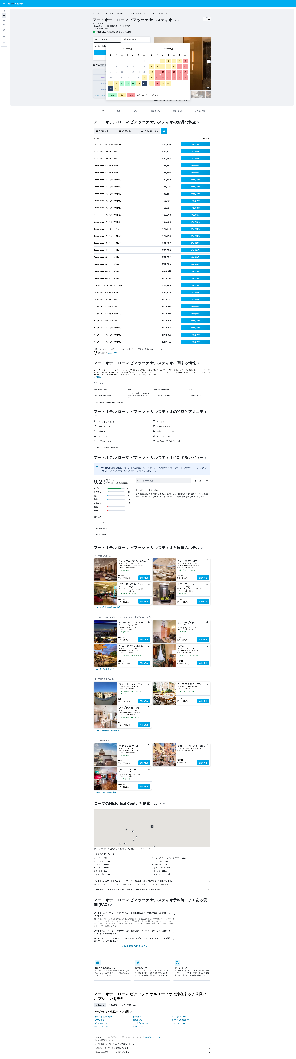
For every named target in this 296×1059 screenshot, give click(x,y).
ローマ (130, 13)
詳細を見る (144, 578)
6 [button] (133, 66)
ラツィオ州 (117, 13)
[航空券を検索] (4, 10)
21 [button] (139, 77)
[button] (3, 3)
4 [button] (122, 66)
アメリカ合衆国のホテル (181, 1020)
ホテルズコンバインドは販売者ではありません (114, 1044)
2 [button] (110, 66)
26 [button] (127, 83)
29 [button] (144, 83)
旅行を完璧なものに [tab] (129, 1005)
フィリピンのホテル (140, 1023)
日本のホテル (99, 1020)
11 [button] (122, 72)
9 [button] (110, 72)
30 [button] (111, 88)
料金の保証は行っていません (152, 1037)
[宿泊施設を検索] (4, 15)
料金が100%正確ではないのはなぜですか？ (113, 1052)
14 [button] (139, 72)
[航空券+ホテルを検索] (4, 25)
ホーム (95, 13)
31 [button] (116, 88)
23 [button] (111, 83)
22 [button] (144, 77)
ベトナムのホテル (178, 1023)
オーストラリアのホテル (103, 1016)
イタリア (103, 13)
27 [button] (133, 83)
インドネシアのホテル (180, 1016)
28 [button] (139, 83)
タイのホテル (138, 1026)
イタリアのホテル (100, 1026)
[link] (108, 607)
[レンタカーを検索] (4, 20)
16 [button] (111, 77)
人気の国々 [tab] (100, 1005)
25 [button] (122, 83)
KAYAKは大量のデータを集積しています (111, 1048)
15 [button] (144, 72)
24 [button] (116, 83)
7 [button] (138, 66)
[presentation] (189, 100)
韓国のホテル (138, 1020)
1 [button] (144, 61)
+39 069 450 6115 (100, 28)
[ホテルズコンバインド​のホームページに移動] (15, 3)
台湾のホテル (138, 1016)
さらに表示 (98, 377)
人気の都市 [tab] (113, 1005)
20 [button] (133, 77)
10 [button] (116, 72)
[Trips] (4, 36)
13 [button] (133, 72)
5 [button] (127, 66)
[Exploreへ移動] (4, 30)
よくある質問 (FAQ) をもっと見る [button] (134, 946)
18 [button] (122, 77)
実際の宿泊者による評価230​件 (120, 32)
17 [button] (116, 77)
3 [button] (116, 66)
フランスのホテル (100, 1023)
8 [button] (144, 66)
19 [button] (127, 77)
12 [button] (127, 72)
